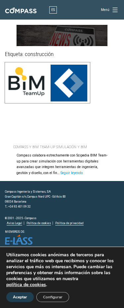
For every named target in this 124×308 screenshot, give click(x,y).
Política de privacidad (69, 223)
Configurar (52, 297)
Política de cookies (38, 223)
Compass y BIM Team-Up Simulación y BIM (50, 147)
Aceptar (20, 297)
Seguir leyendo (72, 173)
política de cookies (26, 285)
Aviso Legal (14, 223)
